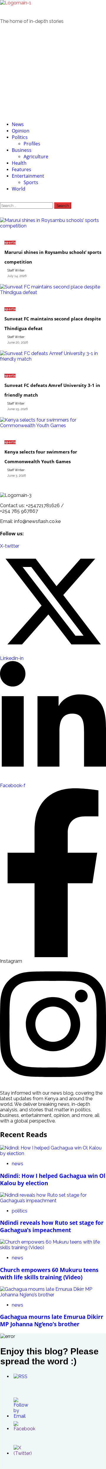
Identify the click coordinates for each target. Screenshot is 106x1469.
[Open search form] (2, 199)
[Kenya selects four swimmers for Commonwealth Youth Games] (53, 425)
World (18, 189)
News (18, 124)
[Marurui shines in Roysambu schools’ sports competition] (53, 226)
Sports (31, 182)
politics (19, 1211)
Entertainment (28, 176)
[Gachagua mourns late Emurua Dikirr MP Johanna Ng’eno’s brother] (53, 1295)
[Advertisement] (53, 72)
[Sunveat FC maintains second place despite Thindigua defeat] (53, 292)
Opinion (20, 131)
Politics (20, 137)
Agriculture (36, 156)
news (17, 1163)
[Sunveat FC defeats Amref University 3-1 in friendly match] (53, 359)
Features (21, 169)
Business (22, 150)
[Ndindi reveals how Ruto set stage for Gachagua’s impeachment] (53, 1200)
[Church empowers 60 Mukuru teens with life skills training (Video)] (53, 1247)
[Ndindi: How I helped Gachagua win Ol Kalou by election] (53, 1153)
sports (10, 242)
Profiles (32, 143)
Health (19, 163)
